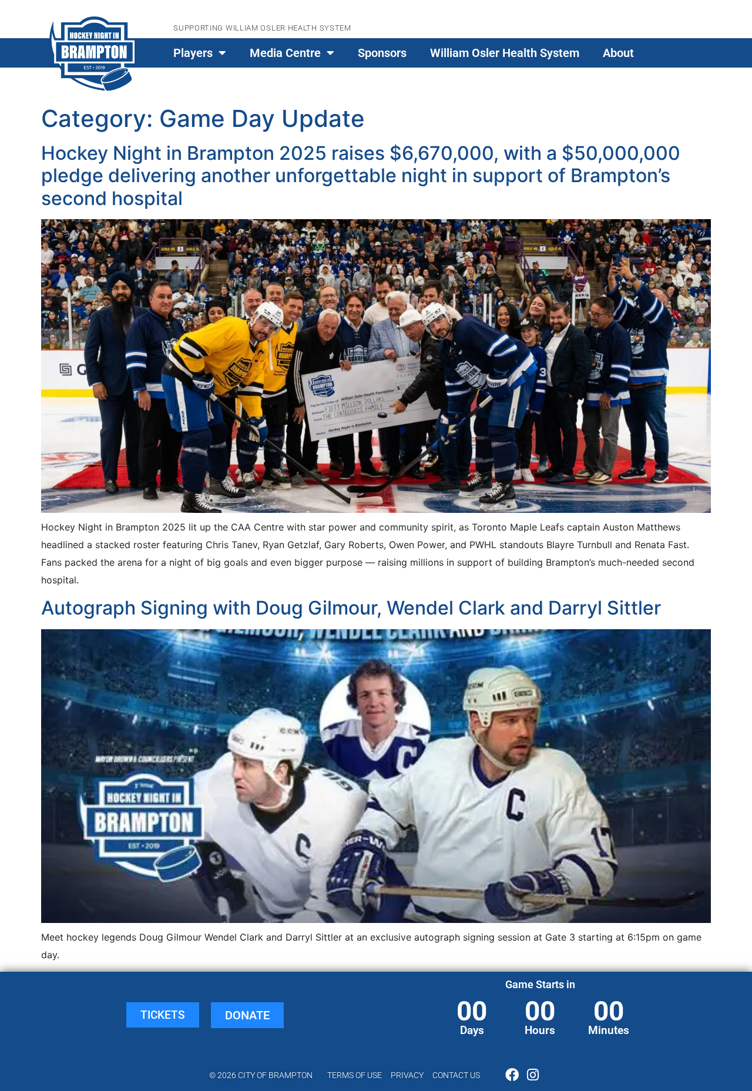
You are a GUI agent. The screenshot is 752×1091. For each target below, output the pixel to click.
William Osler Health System (504, 53)
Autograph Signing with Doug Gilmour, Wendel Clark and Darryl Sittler (351, 607)
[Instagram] (532, 1075)
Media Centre (285, 53)
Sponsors (382, 53)
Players (193, 53)
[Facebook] (512, 1075)
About (618, 53)
